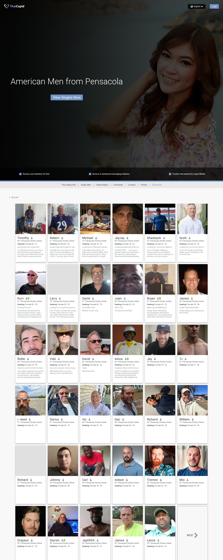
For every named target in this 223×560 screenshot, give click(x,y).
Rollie (21, 359)
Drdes (84, 368)
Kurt (20, 298)
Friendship (118, 185)
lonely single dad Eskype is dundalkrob (63, 247)
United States (102, 185)
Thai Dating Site (69, 185)
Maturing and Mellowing (156, 307)
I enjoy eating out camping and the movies (191, 312)
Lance (151, 540)
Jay (149, 359)
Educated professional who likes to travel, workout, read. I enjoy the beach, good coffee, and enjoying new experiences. (29, 314)
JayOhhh (88, 540)
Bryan (151, 298)
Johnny (55, 480)
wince (119, 359)
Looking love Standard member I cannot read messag (95, 247)
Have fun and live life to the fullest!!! (30, 368)
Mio (182, 480)
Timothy (23, 238)
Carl (85, 480)
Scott (182, 238)
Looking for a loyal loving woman (63, 307)
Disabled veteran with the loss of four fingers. (128, 368)
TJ (181, 359)
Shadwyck (154, 238)
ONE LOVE (119, 307)
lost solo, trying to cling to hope (62, 368)
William (184, 419)
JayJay (119, 238)
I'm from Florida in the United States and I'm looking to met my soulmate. (191, 252)
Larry (53, 298)
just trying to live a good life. (28, 247)
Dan (117, 419)
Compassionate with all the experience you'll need (128, 247)
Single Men (86, 185)
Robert (54, 238)
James (184, 298)
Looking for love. (24, 307)
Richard (152, 419)
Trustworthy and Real (123, 311)
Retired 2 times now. (90, 311)
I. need (22, 419)
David (86, 298)
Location (132, 185)
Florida (144, 185)
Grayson (23, 540)
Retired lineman (88, 371)
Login (214, 6)
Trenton (152, 480)
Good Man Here (88, 307)
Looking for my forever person (191, 247)
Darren (54, 540)
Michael (87, 238)
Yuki (53, 359)
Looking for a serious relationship (160, 247)
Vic (84, 419)
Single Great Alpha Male (188, 307)
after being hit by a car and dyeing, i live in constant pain (61, 372)
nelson (119, 480)
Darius (54, 419)
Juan (118, 298)
